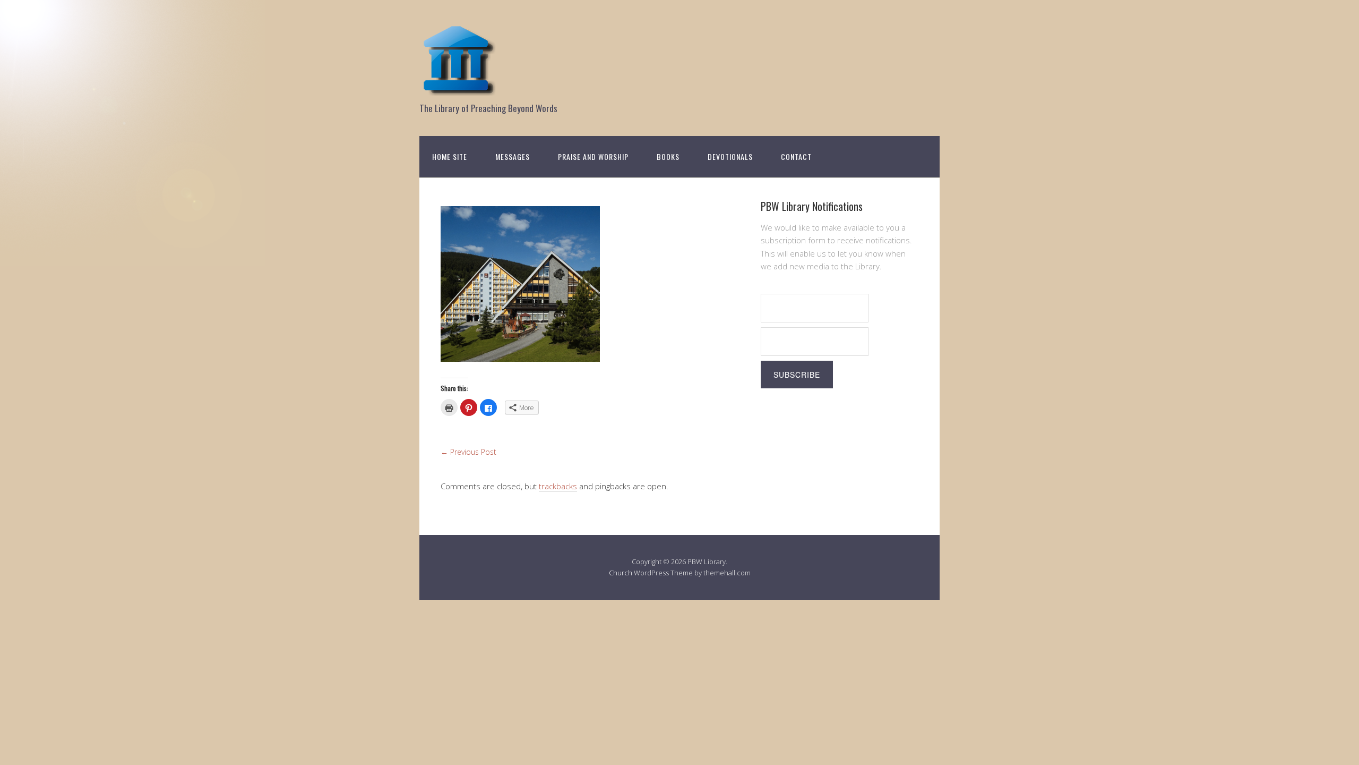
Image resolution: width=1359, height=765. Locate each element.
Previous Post (468, 452)
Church (620, 572)
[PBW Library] (459, 90)
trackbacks (558, 486)
